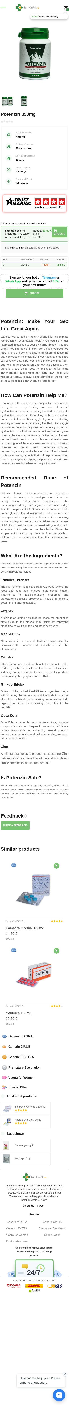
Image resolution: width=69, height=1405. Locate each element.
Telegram (49, 277)
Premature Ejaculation (52, 1228)
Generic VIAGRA (17, 1221)
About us (28, 1205)
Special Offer (52, 1234)
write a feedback (15, 825)
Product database (17, 1241)
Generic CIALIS (52, 1221)
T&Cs (40, 1205)
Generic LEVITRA (17, 1228)
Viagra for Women (17, 1234)
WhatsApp (13, 281)
